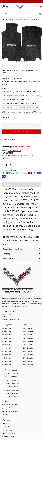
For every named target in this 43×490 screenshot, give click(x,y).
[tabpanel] (21, 41)
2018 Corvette (6, 335)
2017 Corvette (6, 338)
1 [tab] (16, 61)
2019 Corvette (6, 331)
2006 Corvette (28, 335)
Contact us (6, 423)
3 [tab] (21, 61)
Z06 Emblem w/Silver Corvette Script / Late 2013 (21, 108)
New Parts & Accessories (10, 405)
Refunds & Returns (9, 437)
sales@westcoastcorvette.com (11, 319)
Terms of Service (8, 433)
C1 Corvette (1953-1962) (11, 397)
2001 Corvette (28, 351)
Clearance (5, 415)
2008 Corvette (28, 328)
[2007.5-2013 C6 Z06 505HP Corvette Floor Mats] (21, 41)
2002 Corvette (28, 348)
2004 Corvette (28, 341)
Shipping (6, 253)
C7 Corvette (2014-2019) (11, 377)
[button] (39, 127)
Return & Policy (9, 258)
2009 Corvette (6, 365)
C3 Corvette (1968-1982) (11, 390)
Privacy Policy (7, 430)
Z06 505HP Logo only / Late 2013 (15, 100)
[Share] (2, 165)
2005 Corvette (28, 338)
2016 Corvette (6, 341)
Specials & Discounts (9, 408)
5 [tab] (26, 61)
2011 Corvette (6, 358)
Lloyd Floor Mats (14, 150)
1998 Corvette (28, 361)
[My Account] (7, 7)
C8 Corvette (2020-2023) (11, 373)
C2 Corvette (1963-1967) (11, 393)
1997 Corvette (28, 365)
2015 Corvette (6, 345)
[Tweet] (6, 165)
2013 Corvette (6, 351)
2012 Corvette (6, 355)
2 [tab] (19, 61)
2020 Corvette (6, 328)
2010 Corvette (6, 361)
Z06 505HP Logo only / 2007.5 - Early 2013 (18, 91)
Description (7, 184)
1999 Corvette (28, 358)
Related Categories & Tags (13, 249)
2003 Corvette (28, 345)
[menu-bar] (40, 7)
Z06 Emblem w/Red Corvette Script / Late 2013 (20, 104)
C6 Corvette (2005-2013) (11, 380)
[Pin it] (10, 165)
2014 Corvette (6, 348)
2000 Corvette (28, 355)
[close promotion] (41, 0)
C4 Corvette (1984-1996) (11, 387)
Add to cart (21, 132)
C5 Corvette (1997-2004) (11, 383)
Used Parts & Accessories (10, 411)
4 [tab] (24, 61)
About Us (5, 427)
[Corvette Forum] (27, 7)
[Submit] (40, 14)
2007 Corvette (28, 331)
